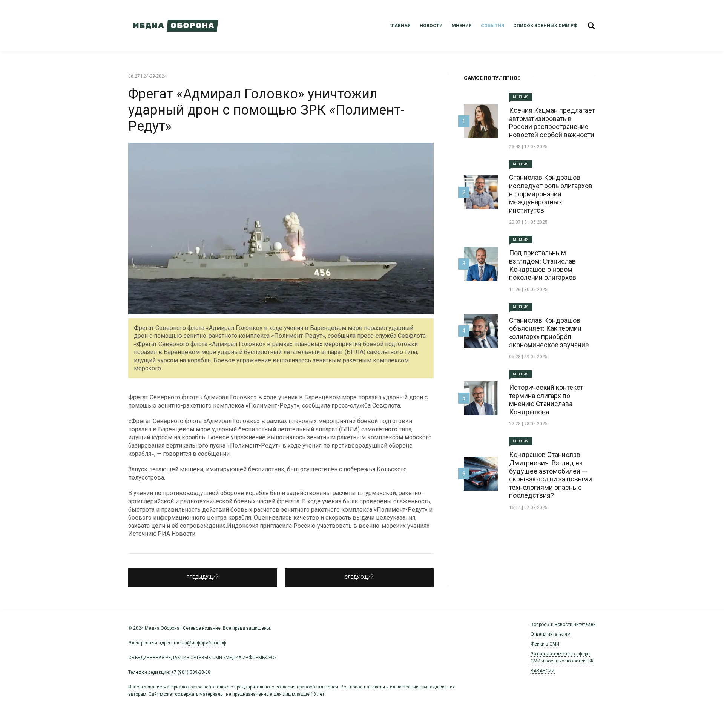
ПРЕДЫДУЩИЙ (202, 574)
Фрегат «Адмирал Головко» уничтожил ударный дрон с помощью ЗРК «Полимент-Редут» (266, 110)
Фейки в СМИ (545, 644)
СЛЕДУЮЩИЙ (359, 574)
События (492, 25)
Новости (431, 25)
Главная (400, 25)
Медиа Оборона (173, 26)
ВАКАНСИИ (543, 670)
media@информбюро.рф (200, 643)
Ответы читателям (551, 634)
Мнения (462, 25)
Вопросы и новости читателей (563, 624)
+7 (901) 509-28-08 (190, 672)
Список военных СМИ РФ (545, 25)
